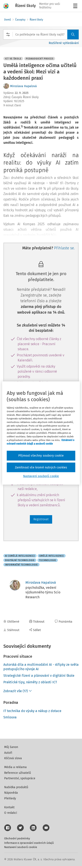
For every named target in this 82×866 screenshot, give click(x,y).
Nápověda (11, 793)
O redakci (10, 813)
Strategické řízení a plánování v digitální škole (38, 676)
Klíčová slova (13, 758)
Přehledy (10, 798)
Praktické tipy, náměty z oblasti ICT (30, 682)
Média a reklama (15, 767)
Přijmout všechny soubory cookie (41, 455)
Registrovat (41, 519)
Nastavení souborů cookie (20, 847)
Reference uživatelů (17, 773)
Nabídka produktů (16, 787)
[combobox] (41, 34)
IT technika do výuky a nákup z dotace (32, 711)
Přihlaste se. (64, 248)
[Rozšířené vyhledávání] (8, 34)
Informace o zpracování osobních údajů (29, 842)
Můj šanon (11, 747)
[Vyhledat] (73, 34)
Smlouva (10, 717)
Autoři (8, 753)
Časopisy (20, 19)
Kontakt (9, 807)
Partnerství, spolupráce (19, 778)
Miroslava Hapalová (23, 86)
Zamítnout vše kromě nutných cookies (41, 467)
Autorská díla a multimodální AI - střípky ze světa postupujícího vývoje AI (41, 667)
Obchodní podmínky (17, 838)
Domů (7, 19)
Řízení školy (36, 19)
